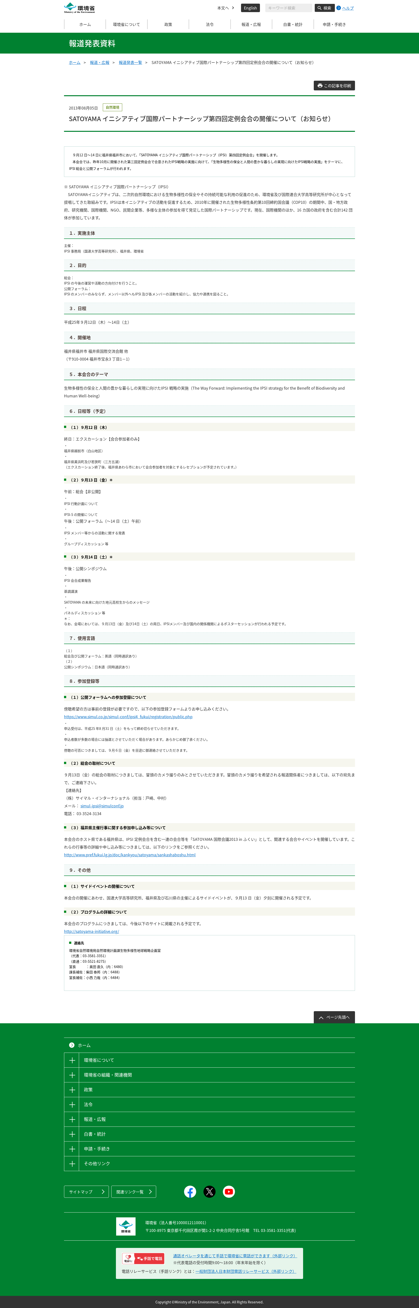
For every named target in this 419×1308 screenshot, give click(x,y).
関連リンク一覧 (130, 1192)
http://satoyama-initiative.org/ (91, 931)
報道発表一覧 (130, 62)
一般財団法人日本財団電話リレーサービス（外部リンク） (245, 1271)
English (250, 8)
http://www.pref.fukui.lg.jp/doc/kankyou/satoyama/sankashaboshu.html (130, 855)
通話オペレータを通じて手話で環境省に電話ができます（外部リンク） (235, 1256)
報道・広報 (99, 62)
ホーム (85, 24)
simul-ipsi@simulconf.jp (102, 806)
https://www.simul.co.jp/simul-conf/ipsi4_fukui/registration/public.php (128, 716)
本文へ (223, 8)
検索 (327, 8)
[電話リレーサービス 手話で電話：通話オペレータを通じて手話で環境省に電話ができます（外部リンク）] (143, 1259)
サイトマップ (80, 1192)
